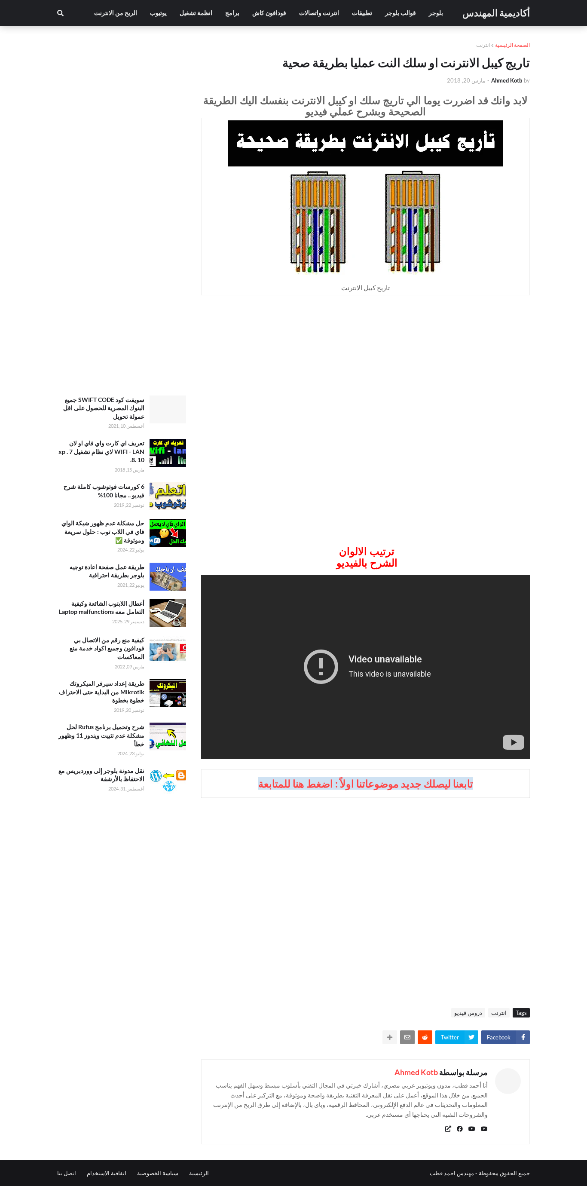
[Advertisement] (365, 366)
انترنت (483, 45)
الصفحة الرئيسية (512, 45)
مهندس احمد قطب (452, 1173)
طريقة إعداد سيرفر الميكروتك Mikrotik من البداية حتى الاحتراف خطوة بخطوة (101, 692)
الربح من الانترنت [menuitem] (115, 12)
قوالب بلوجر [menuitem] (400, 12)
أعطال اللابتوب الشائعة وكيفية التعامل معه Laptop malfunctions (101, 608)
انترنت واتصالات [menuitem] (319, 12)
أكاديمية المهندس (496, 12)
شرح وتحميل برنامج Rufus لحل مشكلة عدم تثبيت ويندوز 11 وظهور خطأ (101, 735)
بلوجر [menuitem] (436, 12)
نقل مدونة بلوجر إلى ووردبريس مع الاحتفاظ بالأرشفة (101, 775)
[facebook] (460, 1129)
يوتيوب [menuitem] (158, 12)
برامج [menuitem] (232, 12)
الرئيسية (199, 1173)
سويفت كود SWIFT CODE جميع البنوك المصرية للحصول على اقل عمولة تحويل (103, 408)
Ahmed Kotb (416, 1072)
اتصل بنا (66, 1173)
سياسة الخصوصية (157, 1173)
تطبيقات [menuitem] (362, 12)
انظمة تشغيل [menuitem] (196, 12)
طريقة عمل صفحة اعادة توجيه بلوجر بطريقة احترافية (107, 571)
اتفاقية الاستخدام (106, 1173)
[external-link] (448, 1129)
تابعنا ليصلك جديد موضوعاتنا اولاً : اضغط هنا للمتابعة (365, 783)
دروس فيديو (468, 1012)
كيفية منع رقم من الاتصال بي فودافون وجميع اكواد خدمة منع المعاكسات (107, 648)
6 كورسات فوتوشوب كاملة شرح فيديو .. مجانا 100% (104, 491)
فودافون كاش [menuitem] (269, 12)
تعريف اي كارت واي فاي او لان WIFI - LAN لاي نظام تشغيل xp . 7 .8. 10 (101, 451)
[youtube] (484, 1129)
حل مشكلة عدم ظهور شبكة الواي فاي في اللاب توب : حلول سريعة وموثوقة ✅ (102, 531)
